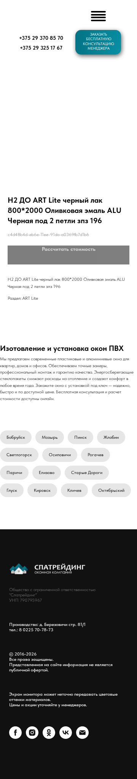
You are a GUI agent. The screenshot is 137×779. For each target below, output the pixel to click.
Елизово (46, 472)
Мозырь (49, 437)
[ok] (49, 737)
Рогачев (96, 454)
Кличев (74, 490)
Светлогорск (19, 454)
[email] (82, 737)
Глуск (11, 490)
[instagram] (32, 737)
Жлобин (111, 437)
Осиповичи (60, 454)
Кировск (42, 490)
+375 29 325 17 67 (41, 48)
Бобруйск (15, 437)
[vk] (65, 737)
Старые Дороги (86, 472)
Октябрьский (111, 490)
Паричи (14, 472)
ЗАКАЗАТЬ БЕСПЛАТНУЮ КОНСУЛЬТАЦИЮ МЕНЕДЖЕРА (98, 41)
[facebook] (15, 737)
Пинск (80, 437)
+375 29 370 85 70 (41, 38)
